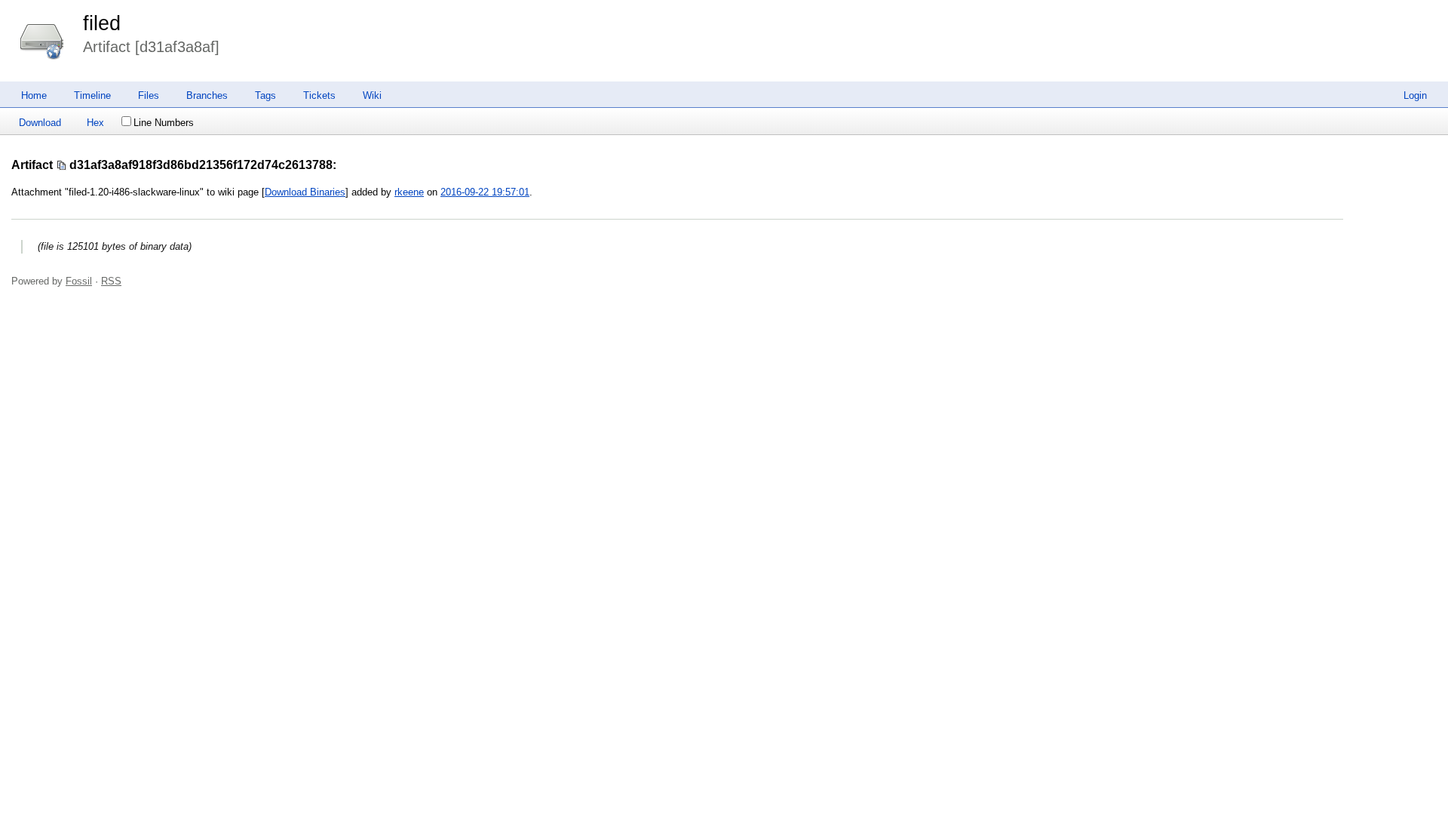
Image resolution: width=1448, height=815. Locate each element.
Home (34, 95)
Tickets (319, 95)
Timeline (92, 95)
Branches (207, 95)
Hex (95, 122)
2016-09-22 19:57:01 (484, 192)
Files (148, 95)
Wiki (372, 95)
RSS (111, 281)
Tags (265, 95)
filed (102, 23)
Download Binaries (305, 192)
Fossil (79, 281)
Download (40, 122)
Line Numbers (163, 122)
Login (1415, 95)
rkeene (409, 192)
